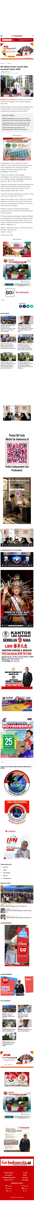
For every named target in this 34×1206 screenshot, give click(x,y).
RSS (26, 1190)
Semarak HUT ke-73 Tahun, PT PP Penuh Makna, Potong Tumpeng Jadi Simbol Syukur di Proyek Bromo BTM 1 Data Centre (25, 346)
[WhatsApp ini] (31, 306)
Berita (8, 916)
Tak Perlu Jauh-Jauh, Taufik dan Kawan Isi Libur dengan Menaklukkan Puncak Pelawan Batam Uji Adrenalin (25, 365)
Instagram (9, 1188)
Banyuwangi (6, 872)
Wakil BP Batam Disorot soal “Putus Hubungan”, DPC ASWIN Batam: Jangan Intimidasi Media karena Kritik (25, 328)
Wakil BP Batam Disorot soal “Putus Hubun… (25, 1030)
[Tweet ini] (24, 306)
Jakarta (5, 867)
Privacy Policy (8, 1180)
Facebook (9, 1186)
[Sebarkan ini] (20, 306)
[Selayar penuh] (31, 545)
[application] (17, 537)
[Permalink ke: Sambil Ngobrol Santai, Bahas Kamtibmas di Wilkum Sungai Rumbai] (9, 1023)
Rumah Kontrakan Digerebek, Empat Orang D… (18, 911)
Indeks (25, 1175)
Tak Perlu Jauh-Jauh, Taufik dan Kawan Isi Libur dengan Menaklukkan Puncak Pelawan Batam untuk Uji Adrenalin (8, 365)
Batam (3, 300)
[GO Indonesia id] (17, 36)
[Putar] (3, 545)
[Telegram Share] (28, 306)
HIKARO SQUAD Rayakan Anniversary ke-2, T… (14, 906)
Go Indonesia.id (20, 1197)
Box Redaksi (8, 1175)
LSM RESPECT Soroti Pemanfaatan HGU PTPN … (8, 1044)
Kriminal (8, 909)
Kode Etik (25, 1177)
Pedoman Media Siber (8, 1177)
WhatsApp (25, 1186)
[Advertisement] (17, 16)
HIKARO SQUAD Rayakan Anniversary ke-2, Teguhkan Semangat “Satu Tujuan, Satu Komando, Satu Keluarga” (8, 328)
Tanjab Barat (7, 878)
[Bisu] (28, 545)
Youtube (26, 1188)
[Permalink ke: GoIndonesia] (3, 72)
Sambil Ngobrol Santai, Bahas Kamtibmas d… (19, 917)
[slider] (15, 565)
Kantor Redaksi (8, 1172)
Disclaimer (25, 1180)
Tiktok (9, 1190)
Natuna (5, 875)
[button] (17, 537)
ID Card (25, 1172)
